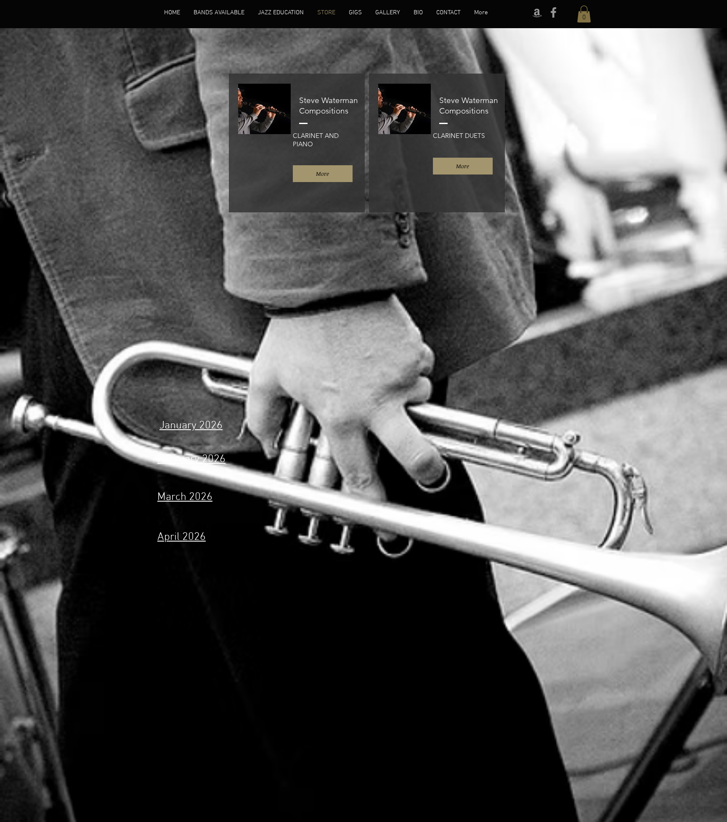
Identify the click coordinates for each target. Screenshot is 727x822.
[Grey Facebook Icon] (553, 12)
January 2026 (191, 425)
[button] (584, 14)
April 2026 (181, 537)
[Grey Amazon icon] (537, 12)
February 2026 (191, 459)
